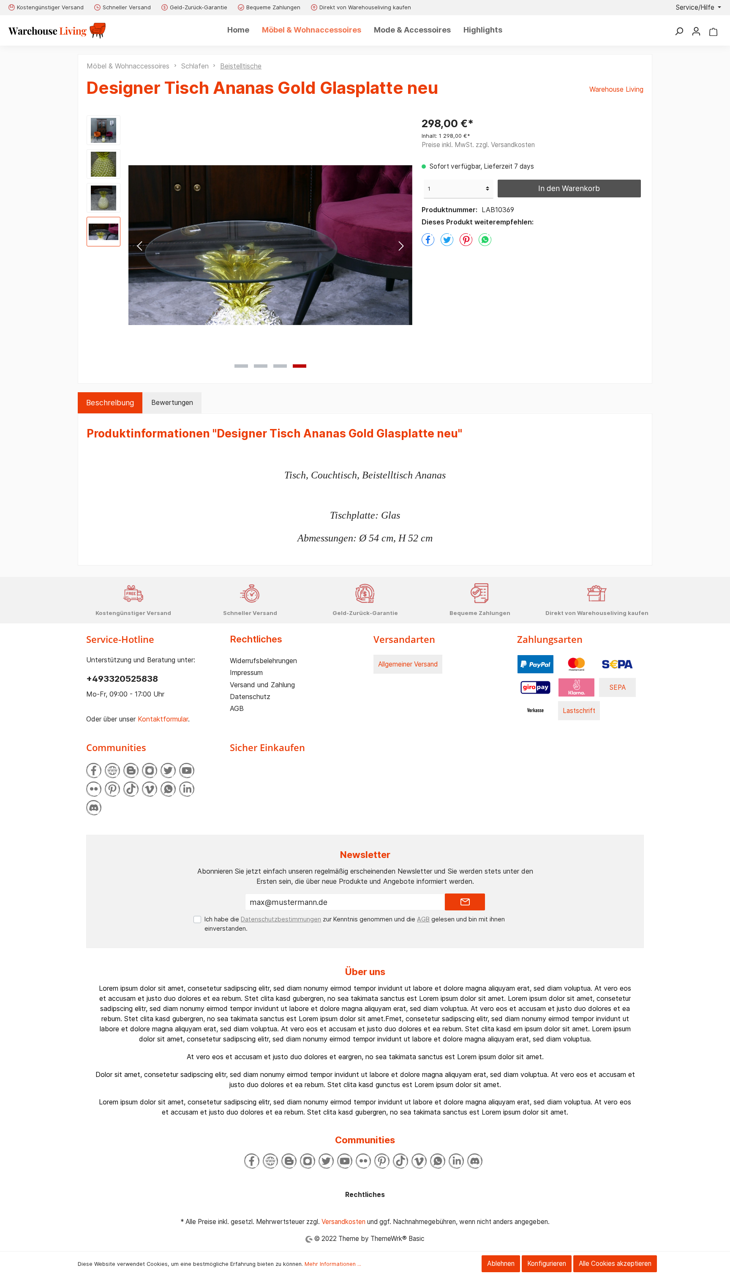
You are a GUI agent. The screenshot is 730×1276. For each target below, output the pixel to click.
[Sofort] (576, 687)
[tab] (110, 402)
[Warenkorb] (713, 31)
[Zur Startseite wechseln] (57, 30)
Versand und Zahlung (262, 684)
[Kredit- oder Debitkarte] (576, 664)
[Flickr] (93, 789)
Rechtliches (256, 639)
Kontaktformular (163, 719)
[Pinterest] (112, 789)
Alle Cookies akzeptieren (615, 1264)
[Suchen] (679, 31)
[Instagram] (149, 770)
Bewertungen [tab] (172, 402)
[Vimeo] (149, 789)
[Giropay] (535, 687)
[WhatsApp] (168, 789)
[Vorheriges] (139, 245)
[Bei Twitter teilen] (447, 239)
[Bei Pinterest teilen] (466, 239)
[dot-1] (241, 366)
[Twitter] (168, 770)
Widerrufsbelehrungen (263, 660)
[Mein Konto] (696, 31)
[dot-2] (260, 366)
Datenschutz (250, 696)
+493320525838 (122, 679)
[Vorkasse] (535, 710)
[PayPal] (535, 664)
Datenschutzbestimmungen (281, 919)
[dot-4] (299, 366)
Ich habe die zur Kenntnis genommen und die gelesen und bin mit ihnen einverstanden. (354, 923)
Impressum (246, 672)
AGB (237, 708)
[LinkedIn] (186, 789)
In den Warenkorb (569, 188)
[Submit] (465, 901)
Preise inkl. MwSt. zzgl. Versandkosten (478, 145)
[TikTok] (131, 789)
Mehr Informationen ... (333, 1264)
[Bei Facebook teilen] (428, 239)
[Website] (112, 770)
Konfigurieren (546, 1264)
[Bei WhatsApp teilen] (485, 239)
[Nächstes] (401, 245)
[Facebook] (93, 770)
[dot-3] (280, 366)
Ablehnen (501, 1264)
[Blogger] (131, 770)
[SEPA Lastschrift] (617, 664)
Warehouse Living (616, 89)
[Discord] (93, 807)
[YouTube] (186, 770)
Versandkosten (343, 1222)
